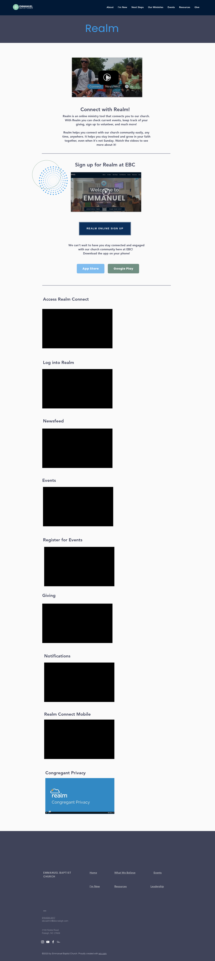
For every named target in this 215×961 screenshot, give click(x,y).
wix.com (103, 953)
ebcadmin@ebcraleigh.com (55, 920)
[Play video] (107, 77)
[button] (110, 7)
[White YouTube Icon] (48, 942)
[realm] (58, 942)
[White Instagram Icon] (42, 942)
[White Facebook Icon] (53, 942)
